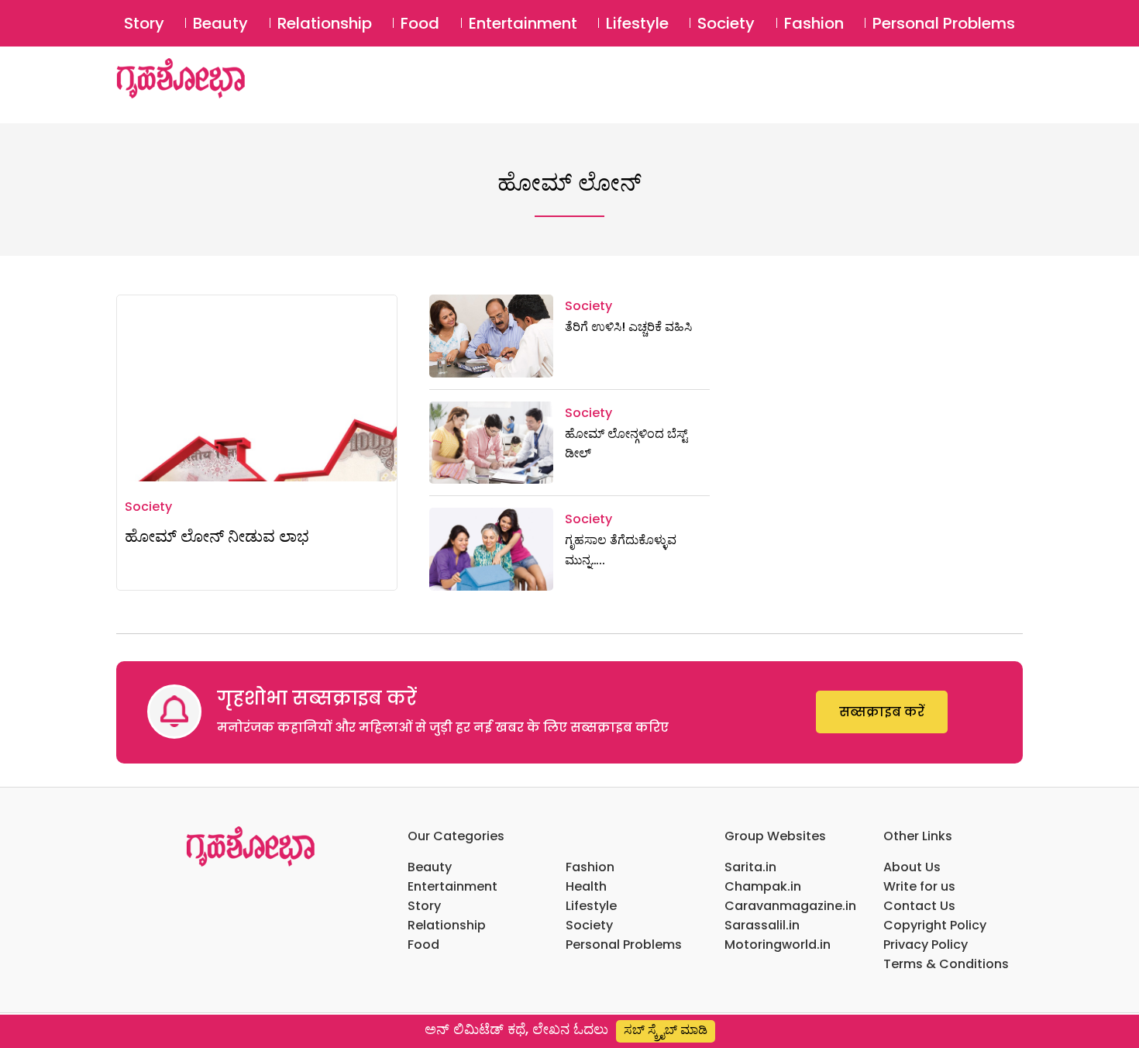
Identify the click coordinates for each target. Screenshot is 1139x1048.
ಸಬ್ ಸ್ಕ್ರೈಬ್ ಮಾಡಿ (665, 1030)
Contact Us (919, 906)
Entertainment (523, 23)
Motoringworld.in (777, 944)
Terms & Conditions (946, 964)
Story (144, 23)
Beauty (220, 23)
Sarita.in (750, 867)
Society (726, 23)
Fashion (814, 23)
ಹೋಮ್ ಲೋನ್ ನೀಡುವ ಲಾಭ (217, 536)
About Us (912, 867)
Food (420, 23)
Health (586, 886)
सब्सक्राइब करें (881, 712)
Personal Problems (943, 23)
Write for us (919, 886)
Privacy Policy (925, 944)
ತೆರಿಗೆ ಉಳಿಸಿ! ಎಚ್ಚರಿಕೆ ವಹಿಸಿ (628, 327)
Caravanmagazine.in (790, 906)
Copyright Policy (934, 925)
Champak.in (762, 886)
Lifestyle (637, 23)
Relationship (324, 23)
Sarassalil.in (762, 925)
